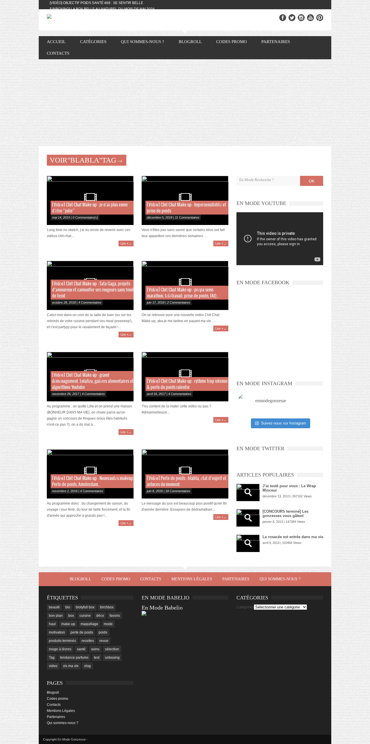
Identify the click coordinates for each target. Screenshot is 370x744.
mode (108, 624)
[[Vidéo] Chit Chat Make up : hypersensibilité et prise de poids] (185, 200)
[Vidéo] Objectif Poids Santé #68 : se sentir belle (96, 3)
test (96, 658)
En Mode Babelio (162, 607)
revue (103, 641)
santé (81, 649)
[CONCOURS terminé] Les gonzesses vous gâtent (285, 513)
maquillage (89, 624)
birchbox (107, 607)
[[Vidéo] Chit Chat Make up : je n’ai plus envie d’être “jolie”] (90, 200)
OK (311, 181)
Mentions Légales (191, 579)
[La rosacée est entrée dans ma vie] (248, 543)
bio (67, 607)
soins (95, 649)
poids (103, 632)
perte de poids (82, 632)
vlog (87, 666)
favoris (115, 616)
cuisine (85, 616)
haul (52, 624)
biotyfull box (85, 607)
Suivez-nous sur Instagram (283, 423)
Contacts (58, 53)
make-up (68, 624)
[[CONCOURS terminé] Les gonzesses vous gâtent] (248, 518)
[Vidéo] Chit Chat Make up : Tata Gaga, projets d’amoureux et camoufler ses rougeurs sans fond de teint (93, 289)
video (53, 666)
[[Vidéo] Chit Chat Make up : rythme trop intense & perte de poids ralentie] (185, 376)
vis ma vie (71, 666)
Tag (52, 658)
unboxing (112, 658)
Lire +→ (126, 243)
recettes (88, 641)
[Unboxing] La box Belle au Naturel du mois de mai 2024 (102, 9)
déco (100, 616)
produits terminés (62, 641)
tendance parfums (74, 658)
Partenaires (275, 41)
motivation (57, 632)
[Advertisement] (185, 102)
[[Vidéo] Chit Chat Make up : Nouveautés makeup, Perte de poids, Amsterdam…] (90, 474)
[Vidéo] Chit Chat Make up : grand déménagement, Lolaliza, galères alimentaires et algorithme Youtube (93, 381)
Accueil (56, 41)
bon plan (56, 616)
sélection (112, 649)
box (71, 616)
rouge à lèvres (60, 649)
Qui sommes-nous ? (142, 41)
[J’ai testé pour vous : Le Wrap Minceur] (248, 492)
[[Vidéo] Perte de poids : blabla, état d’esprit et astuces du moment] (185, 474)
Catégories (245, 607)
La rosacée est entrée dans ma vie (292, 537)
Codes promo (231, 41)
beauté (54, 607)
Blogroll (190, 41)
